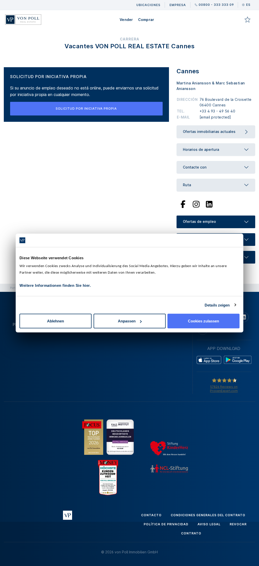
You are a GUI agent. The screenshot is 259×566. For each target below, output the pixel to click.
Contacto (151, 515)
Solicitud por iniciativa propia (86, 108)
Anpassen (127, 321)
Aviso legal (209, 524)
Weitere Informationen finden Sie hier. (55, 285)
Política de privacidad (166, 524)
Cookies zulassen (203, 321)
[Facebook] (183, 203)
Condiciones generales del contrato (208, 515)
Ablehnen (55, 321)
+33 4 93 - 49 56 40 (217, 111)
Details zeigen (217, 305)
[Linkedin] (244, 317)
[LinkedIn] (209, 203)
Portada (15, 287)
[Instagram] (196, 203)
